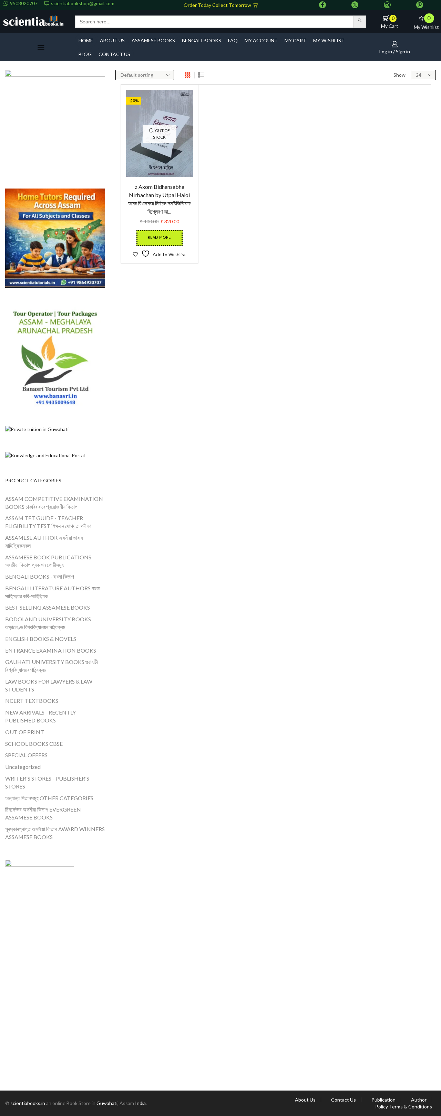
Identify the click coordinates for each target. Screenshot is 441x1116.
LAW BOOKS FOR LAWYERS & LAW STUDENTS (48, 685)
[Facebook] (322, 5)
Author (419, 1099)
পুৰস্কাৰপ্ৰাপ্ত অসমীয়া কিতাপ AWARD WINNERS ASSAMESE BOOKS (55, 833)
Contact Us (343, 1099)
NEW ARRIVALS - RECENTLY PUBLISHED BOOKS (40, 716)
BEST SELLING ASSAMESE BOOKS (47, 607)
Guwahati (106, 1103)
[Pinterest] (419, 5)
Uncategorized (23, 766)
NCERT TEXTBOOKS (31, 700)
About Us (305, 1099)
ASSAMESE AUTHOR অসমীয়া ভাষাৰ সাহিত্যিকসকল (44, 541)
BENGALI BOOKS (201, 40)
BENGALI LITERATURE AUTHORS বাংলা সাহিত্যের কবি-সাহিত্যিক (52, 592)
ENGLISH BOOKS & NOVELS (40, 638)
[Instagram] (387, 5)
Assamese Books (153, 40)
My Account (261, 40)
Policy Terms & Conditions (403, 1106)
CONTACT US (114, 54)
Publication (383, 1099)
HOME (86, 40)
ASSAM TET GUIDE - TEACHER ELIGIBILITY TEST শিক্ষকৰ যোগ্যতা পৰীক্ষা (48, 522)
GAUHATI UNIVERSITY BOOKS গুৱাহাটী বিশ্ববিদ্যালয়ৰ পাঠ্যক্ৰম (51, 665)
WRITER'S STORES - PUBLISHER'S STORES (47, 782)
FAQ (233, 40)
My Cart (295, 40)
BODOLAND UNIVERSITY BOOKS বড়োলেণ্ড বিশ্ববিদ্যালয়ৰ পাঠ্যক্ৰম (48, 623)
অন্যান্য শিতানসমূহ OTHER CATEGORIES (49, 798)
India (140, 1103)
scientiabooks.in (27, 1103)
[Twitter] (354, 5)
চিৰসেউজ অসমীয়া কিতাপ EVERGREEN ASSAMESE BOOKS (43, 813)
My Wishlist (329, 40)
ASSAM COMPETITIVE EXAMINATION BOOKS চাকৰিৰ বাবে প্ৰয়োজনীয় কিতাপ (54, 502)
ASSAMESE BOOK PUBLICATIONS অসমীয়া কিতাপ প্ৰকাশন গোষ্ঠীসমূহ (48, 561)
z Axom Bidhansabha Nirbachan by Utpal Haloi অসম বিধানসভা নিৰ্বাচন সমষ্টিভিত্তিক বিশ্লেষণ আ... (159, 199)
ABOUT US (112, 40)
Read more (159, 238)
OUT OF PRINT (24, 732)
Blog (85, 54)
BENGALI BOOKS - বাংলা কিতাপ (39, 576)
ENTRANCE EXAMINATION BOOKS (50, 650)
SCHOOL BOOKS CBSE (34, 743)
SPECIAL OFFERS (26, 755)
